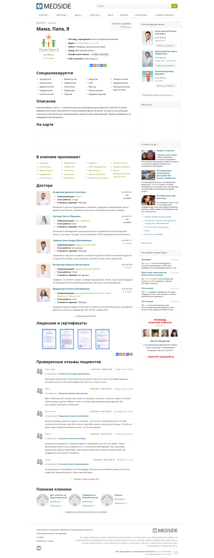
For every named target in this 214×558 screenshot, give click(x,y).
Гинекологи (45, 166)
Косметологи (46, 178)
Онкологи (69, 170)
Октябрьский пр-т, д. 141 (87, 43)
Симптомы (61, 15)
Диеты (78, 15)
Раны (147, 230)
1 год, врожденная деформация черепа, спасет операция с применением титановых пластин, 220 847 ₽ (160, 345)
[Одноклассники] (94, 65)
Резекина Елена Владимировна (74, 464)
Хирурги (93, 163)
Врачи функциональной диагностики (121, 173)
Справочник (140, 15)
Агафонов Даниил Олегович (69, 192)
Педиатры (69, 174)
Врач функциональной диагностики (92, 293)
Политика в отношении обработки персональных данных (64, 529)
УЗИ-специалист (83, 220)
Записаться (55, 505)
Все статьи (146, 243)
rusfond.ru (160, 325)
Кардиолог (80, 244)
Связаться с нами (44, 541)
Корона (118, 495)
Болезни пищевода (154, 234)
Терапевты (69, 178)
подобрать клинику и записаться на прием (86, 512)
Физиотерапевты (97, 174)
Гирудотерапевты (121, 166)
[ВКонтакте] (91, 65)
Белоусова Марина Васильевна (71, 264)
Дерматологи (46, 170)
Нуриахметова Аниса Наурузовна (166, 52)
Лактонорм (147, 288)
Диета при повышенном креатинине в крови (154, 273)
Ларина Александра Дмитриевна (72, 240)
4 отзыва (127, 291)
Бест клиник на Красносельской (58, 496)
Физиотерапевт (92, 269)
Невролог (62, 296)
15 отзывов (48, 58)
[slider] (48, 55)
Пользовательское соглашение (51, 533)
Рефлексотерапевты (98, 178)
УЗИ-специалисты (97, 166)
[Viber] (101, 65)
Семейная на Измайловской (90, 496)
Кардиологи (45, 174)
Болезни (43, 15)
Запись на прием (165, 45)
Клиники (124, 15)
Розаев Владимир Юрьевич (164, 72)
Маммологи (70, 163)
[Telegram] (98, 65)
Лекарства (94, 15)
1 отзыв (127, 267)
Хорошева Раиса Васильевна (72, 438)
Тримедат (146, 259)
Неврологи (69, 166)
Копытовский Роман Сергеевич (165, 32)
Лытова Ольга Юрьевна (66, 216)
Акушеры (44, 163)
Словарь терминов (164, 15)
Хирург (78, 196)
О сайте (40, 537)
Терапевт (91, 244)
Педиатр (79, 269)
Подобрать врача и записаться (157, 95)
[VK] (38, 548)
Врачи (110, 15)
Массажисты (95, 170)
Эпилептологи (120, 163)
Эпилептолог (74, 296)
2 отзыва (127, 243)
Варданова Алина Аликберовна (71, 288)
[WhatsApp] (105, 65)
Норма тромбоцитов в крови (158, 216)
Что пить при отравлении (157, 227)
